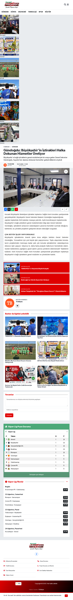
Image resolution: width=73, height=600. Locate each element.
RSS (19, 583)
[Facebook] (36, 554)
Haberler (7, 147)
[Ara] (65, 5)
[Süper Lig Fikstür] (67, 482)
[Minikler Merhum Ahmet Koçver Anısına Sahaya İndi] (20, 350)
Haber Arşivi (9, 575)
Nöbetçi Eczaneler (11, 561)
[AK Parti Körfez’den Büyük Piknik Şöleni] (52, 350)
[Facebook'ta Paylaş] (5, 209)
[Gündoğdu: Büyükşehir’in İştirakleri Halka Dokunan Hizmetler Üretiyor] (37, 187)
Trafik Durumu (10, 566)
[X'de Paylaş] (9, 209)
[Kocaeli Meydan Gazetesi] (12, 4)
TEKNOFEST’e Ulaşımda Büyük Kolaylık (18, 336)
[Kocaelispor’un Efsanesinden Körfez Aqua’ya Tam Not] (52, 326)
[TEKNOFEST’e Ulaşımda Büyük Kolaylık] (20, 326)
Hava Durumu (44, 561)
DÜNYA (13, 12)
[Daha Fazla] (16, 209)
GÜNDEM (4, 12)
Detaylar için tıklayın (36, 474)
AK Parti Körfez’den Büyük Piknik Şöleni (50, 361)
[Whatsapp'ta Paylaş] (12, 209)
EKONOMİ (22, 12)
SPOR (41, 12)
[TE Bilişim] (9, 303)
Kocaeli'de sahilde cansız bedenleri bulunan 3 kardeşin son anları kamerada (34, 595)
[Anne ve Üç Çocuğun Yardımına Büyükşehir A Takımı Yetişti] (52, 375)
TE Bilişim (19, 301)
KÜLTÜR (48, 12)
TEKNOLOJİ (32, 12)
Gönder (9, 415)
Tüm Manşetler (10, 570)
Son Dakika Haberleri (45, 570)
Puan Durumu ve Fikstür (47, 566)
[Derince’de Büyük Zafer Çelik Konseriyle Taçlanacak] (20, 375)
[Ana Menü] (68, 5)
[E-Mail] (17, 305)
